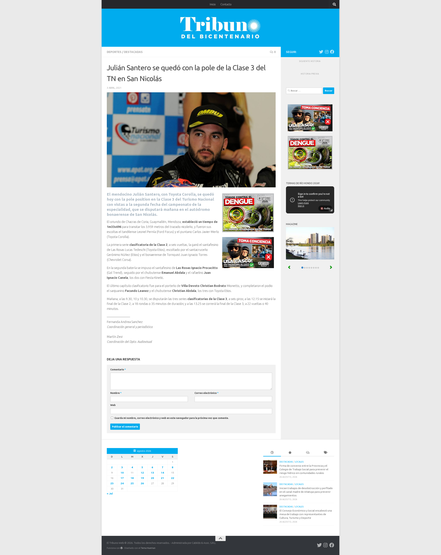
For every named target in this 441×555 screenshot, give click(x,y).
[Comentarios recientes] (307, 452)
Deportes (114, 51)
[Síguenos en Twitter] (321, 52)
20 (152, 478)
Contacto (226, 4)
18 (132, 478)
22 (172, 478)
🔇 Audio (325, 208)
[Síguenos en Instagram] (327, 52)
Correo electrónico (206, 393)
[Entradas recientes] (272, 452)
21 (162, 478)
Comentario (118, 369)
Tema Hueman (148, 548)
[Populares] (290, 452)
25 (132, 483)
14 (162, 472)
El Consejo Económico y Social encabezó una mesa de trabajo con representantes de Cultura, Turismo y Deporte (305, 514)
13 (152, 472)
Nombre (115, 393)
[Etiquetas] (325, 452)
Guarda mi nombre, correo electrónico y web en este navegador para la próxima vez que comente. (171, 418)
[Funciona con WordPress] (121, 548)
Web (113, 405)
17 (122, 478)
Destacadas (133, 51)
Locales (299, 462)
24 (122, 483)
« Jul (110, 493)
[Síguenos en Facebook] (332, 52)
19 (142, 478)
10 (122, 472)
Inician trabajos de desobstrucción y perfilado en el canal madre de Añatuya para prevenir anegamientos (306, 492)
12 (142, 472)
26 (142, 483)
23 (112, 483)
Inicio (213, 4)
